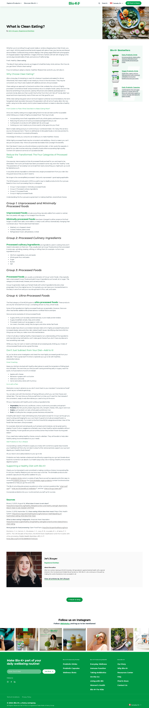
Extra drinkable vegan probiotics (41, 480)
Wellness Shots (69, 673)
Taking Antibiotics (98, 673)
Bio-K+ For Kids (97, 689)
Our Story (121, 664)
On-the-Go (94, 677)
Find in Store (134, 3)
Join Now (48, 671)
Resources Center (125, 673)
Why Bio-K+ (122, 668)
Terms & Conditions (13, 697)
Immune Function (98, 668)
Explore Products (13, 3)
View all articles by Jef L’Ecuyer (57, 579)
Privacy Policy (26, 697)
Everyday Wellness (98, 664)
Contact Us (122, 685)
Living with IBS (96, 681)
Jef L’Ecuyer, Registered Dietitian (21, 31)
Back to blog (75, 599)
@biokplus (65, 624)
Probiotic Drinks (70, 664)
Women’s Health (97, 685)
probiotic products (19, 480)
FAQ (119, 677)
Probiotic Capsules (71, 668)
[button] (102, 3)
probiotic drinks (16, 478)
